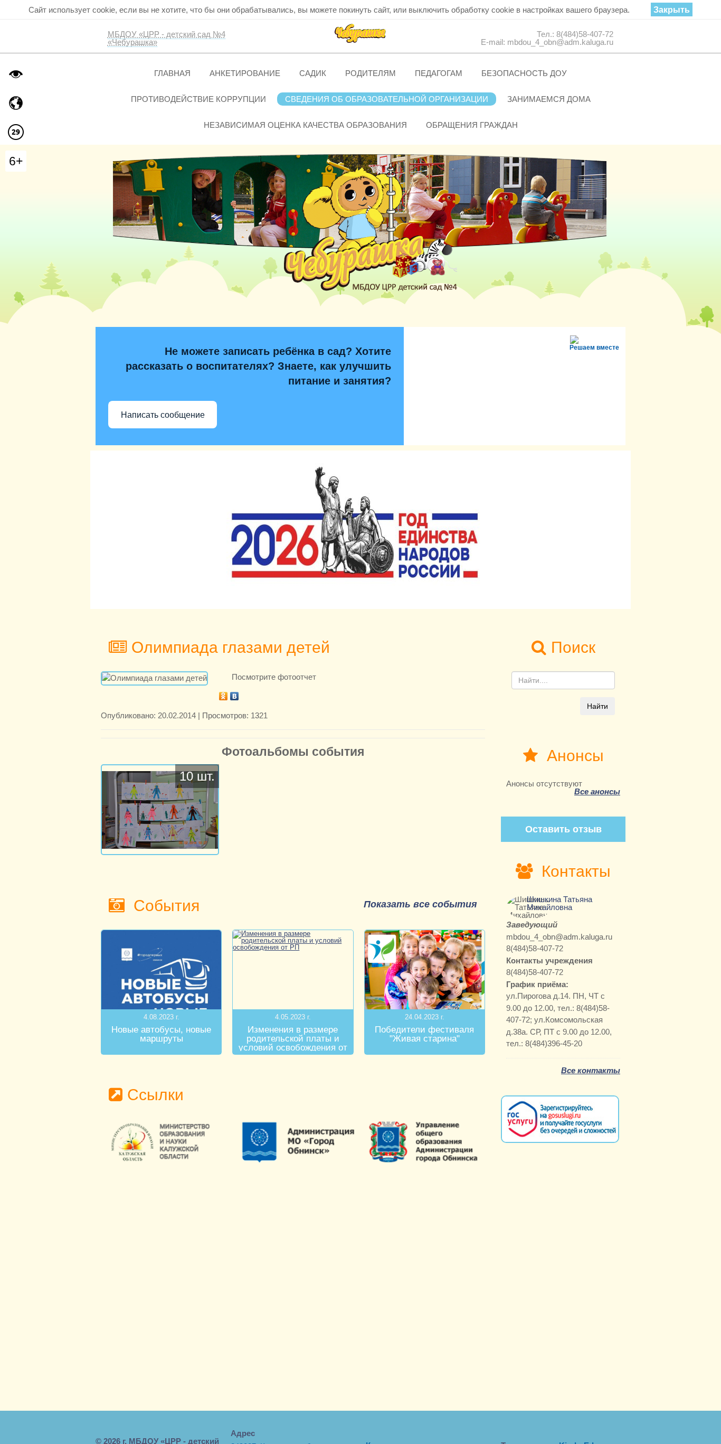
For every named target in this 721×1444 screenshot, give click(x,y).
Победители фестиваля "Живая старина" (424, 1034)
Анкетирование (245, 73)
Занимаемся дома (549, 99)
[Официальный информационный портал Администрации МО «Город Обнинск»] (293, 1142)
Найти (597, 706)
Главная (172, 73)
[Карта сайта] (15, 103)
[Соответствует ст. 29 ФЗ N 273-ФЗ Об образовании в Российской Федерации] (15, 132)
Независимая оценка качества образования (305, 124)
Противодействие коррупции (198, 99)
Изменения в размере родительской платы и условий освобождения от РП (293, 1043)
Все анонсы (597, 791)
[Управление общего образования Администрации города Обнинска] (421, 1142)
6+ (16, 161)
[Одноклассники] (223, 693)
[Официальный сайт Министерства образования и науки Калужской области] (164, 1142)
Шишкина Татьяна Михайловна (559, 903)
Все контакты (590, 1070)
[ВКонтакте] (234, 693)
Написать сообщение (163, 414)
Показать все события (420, 904)
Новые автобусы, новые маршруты (161, 1034)
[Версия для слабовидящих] (15, 74)
